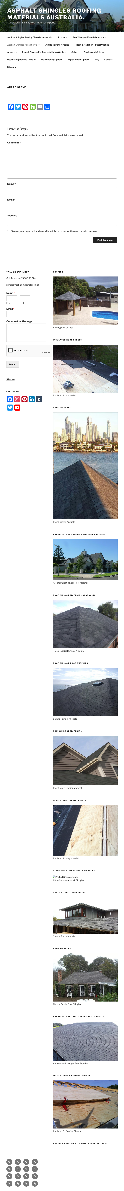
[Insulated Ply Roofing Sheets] (85, 1127)
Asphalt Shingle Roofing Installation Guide (43, 52)
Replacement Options (78, 59)
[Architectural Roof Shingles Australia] (85, 1060)
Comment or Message (19, 321)
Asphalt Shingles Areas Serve (22, 44)
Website (12, 215)
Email (11, 199)
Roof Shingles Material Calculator (90, 37)
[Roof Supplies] (85, 518)
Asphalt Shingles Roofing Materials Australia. (54, 14)
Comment (14, 142)
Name (11, 184)
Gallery (75, 52)
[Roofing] (85, 324)
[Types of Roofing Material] (85, 932)
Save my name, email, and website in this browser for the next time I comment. (54, 231)
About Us (11, 52)
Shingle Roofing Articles (56, 44)
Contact (108, 59)
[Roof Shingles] (85, 1000)
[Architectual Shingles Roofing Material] (85, 579)
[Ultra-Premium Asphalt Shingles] (65, 877)
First (8, 303)
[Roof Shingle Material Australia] (85, 647)
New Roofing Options (51, 59)
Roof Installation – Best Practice (92, 44)
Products (62, 37)
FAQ (97, 59)
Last (22, 303)
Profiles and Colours (94, 52)
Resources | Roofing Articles (21, 59)
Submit (12, 364)
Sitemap (11, 67)
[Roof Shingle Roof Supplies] (85, 715)
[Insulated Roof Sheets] (85, 392)
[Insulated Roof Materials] (85, 855)
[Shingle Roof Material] (85, 784)
